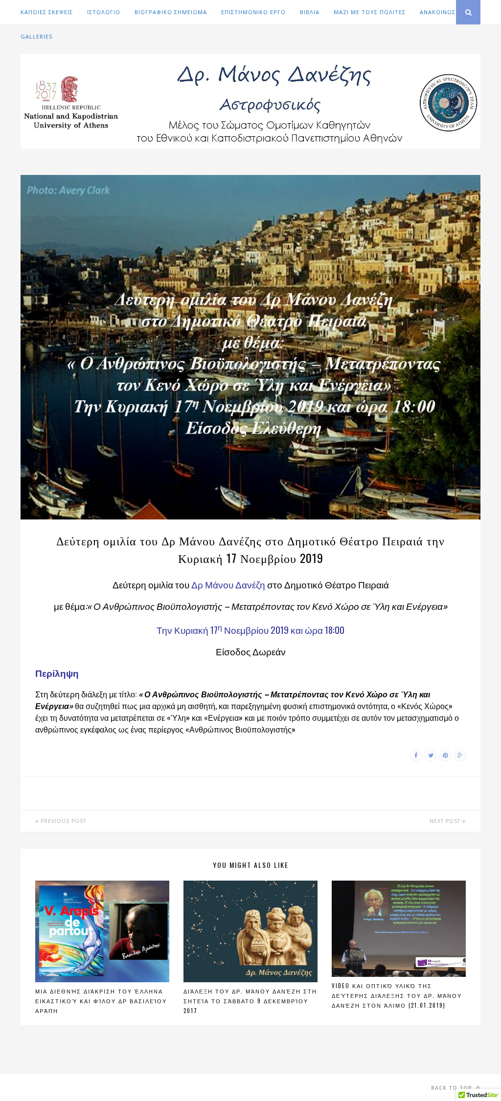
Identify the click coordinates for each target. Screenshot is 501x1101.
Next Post (446, 821)
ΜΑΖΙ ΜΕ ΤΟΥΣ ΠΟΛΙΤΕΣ (370, 12)
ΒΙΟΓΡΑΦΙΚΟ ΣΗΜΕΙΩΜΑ (171, 12)
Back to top (452, 1087)
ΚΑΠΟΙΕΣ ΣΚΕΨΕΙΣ (47, 12)
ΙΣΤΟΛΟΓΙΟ (103, 12)
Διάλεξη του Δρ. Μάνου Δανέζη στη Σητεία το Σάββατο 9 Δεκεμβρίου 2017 (250, 1001)
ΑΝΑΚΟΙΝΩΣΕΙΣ (442, 12)
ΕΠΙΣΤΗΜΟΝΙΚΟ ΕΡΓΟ (253, 12)
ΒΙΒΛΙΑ (309, 12)
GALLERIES (36, 36)
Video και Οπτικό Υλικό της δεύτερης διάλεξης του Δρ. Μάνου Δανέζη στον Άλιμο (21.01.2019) (397, 995)
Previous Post (62, 821)
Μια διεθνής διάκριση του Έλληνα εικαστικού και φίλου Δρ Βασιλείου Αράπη (101, 1001)
